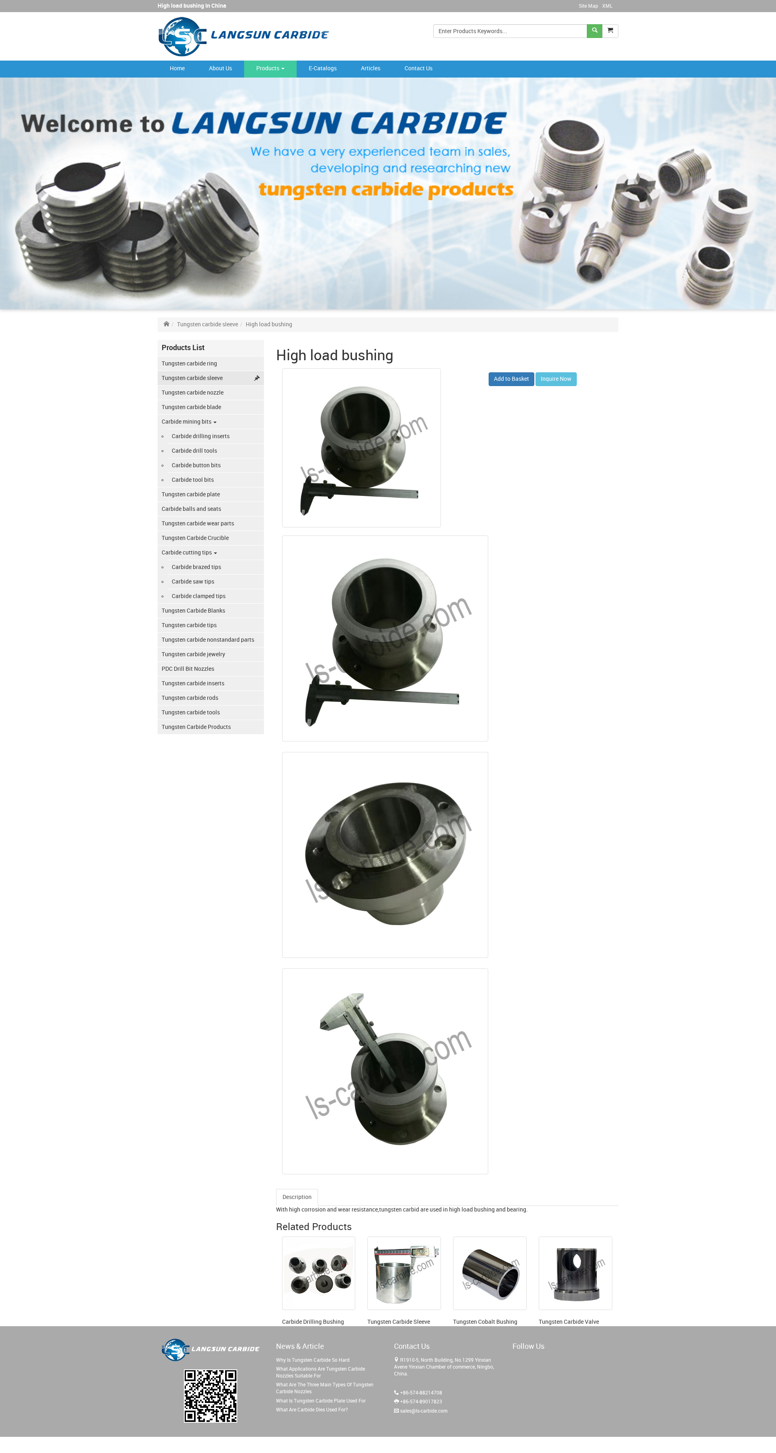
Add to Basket (511, 379)
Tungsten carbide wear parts (198, 524)
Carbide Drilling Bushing (313, 1322)
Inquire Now (556, 379)
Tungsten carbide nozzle (193, 393)
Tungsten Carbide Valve (569, 1322)
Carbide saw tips (193, 582)
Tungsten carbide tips (189, 625)
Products (268, 68)
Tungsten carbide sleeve (207, 324)
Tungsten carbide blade (191, 407)
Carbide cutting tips (187, 553)
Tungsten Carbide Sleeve (398, 1322)
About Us (220, 68)
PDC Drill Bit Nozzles (188, 669)
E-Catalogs (323, 68)
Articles (370, 68)
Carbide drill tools (194, 451)
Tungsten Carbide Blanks (193, 611)
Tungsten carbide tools (191, 713)
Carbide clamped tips (199, 596)
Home (177, 68)
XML (607, 6)
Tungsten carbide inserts (193, 683)
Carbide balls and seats (191, 509)
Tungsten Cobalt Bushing (485, 1322)
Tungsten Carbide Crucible (195, 538)
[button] (610, 31)
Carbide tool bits (193, 480)
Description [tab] (297, 1197)
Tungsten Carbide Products (196, 727)
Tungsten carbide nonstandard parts (208, 640)
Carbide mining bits (187, 422)
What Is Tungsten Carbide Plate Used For (321, 1401)
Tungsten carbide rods (190, 698)
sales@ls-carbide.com (423, 1411)
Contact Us (418, 68)
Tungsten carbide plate (191, 494)
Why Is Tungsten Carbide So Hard (313, 1360)
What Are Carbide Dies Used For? (312, 1410)
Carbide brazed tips (196, 567)
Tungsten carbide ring (189, 364)
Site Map (588, 6)
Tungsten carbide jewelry (193, 654)
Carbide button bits (196, 465)
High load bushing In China (192, 6)
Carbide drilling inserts (201, 436)
